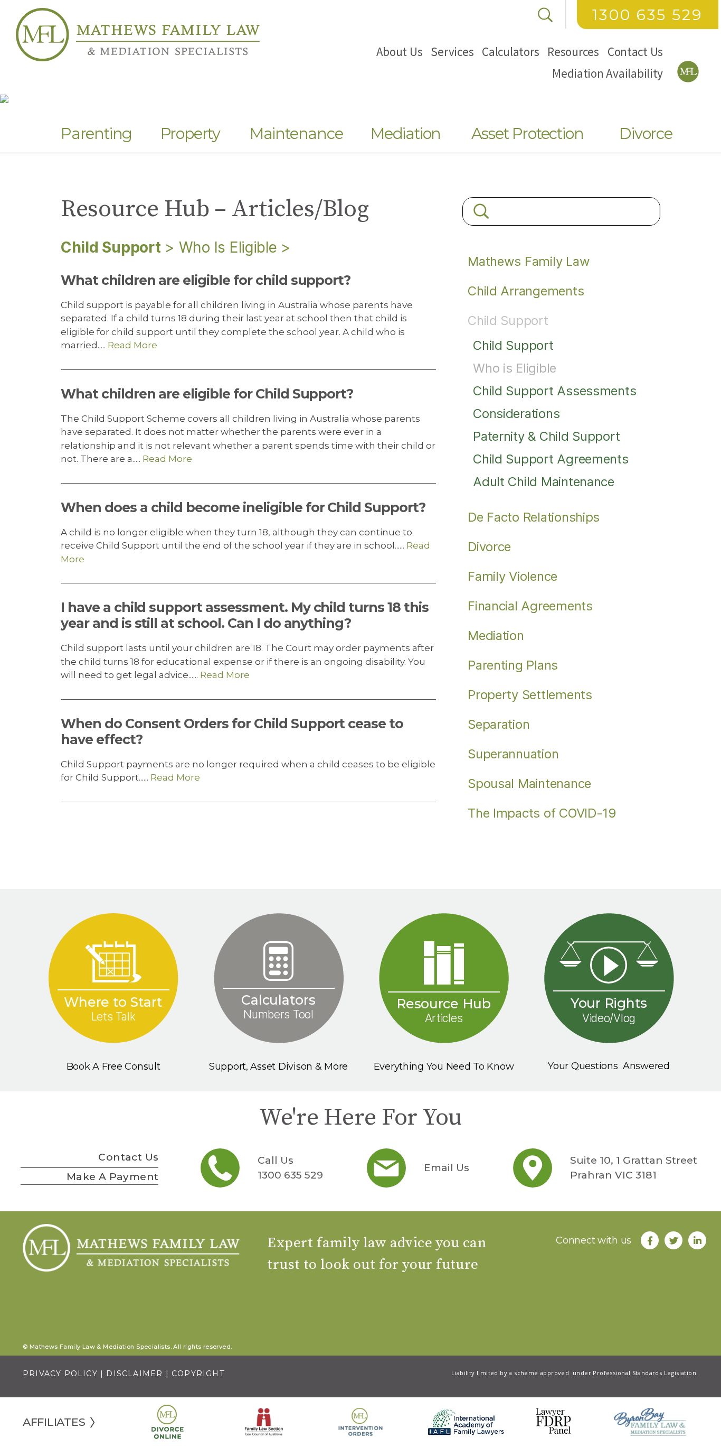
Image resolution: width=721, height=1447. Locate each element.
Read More (131, 345)
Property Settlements (530, 694)
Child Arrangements (526, 291)
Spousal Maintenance (529, 783)
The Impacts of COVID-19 (542, 813)
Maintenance (296, 133)
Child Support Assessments (554, 390)
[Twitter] (673, 1240)
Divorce (645, 133)
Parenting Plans (513, 665)
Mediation (406, 133)
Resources (573, 51)
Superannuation (513, 754)
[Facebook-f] (650, 1240)
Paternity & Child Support (546, 436)
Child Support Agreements (551, 459)
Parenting (96, 133)
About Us (399, 51)
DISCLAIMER (134, 1373)
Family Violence (512, 576)
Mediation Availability (607, 73)
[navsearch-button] (545, 14)
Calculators (510, 51)
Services (452, 51)
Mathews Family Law (529, 261)
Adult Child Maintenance (543, 481)
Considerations (516, 413)
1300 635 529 (647, 15)
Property (190, 133)
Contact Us (635, 51)
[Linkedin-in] (697, 1240)
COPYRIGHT (198, 1373)
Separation (498, 724)
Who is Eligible (228, 247)
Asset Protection (527, 133)
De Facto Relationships (534, 517)
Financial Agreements (530, 606)
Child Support (111, 247)
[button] (399, 51)
